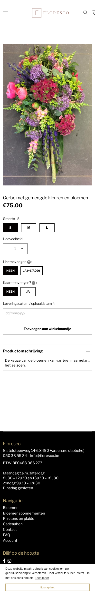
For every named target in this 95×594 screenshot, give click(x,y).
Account (10, 540)
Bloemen (11, 508)
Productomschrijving (23, 351)
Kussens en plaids (18, 518)
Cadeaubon (13, 524)
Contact (10, 529)
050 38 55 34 (15, 456)
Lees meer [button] (42, 578)
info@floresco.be (44, 456)
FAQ (6, 535)
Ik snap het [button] (47, 587)
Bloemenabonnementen (24, 513)
